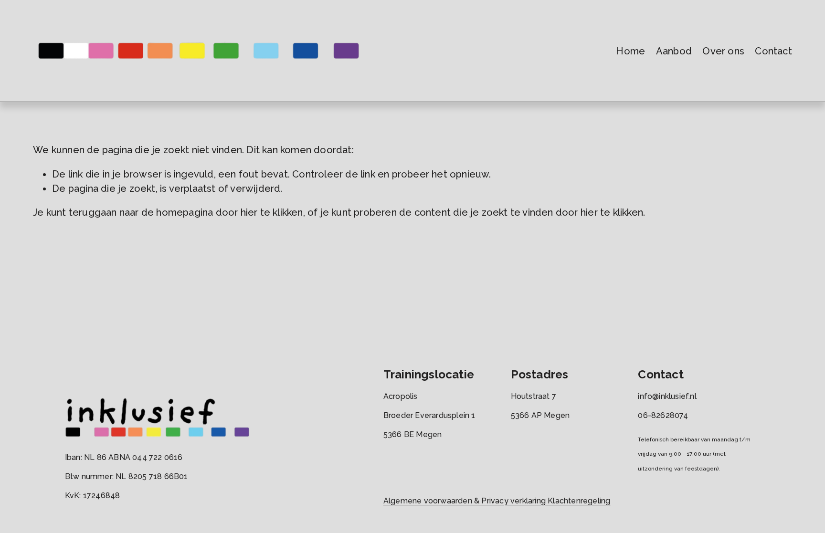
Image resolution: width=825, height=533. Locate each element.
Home (630, 51)
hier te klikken (272, 212)
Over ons (723, 51)
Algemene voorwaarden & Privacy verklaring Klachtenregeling (497, 500)
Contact (773, 51)
